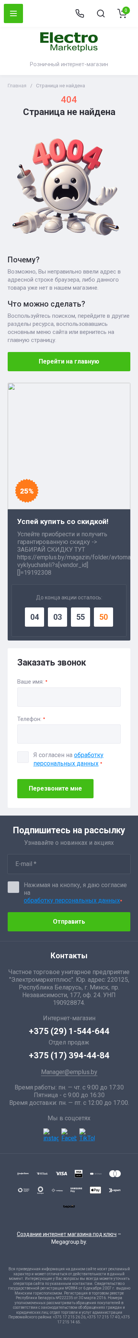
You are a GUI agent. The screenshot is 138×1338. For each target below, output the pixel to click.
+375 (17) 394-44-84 (69, 1055)
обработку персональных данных (72, 900)
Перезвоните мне (55, 788)
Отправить (69, 921)
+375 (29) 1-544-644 (69, 1031)
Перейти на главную (69, 361)
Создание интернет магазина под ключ (67, 1234)
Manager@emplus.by (69, 1072)
